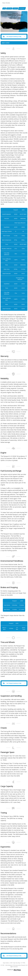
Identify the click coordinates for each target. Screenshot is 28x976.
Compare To (15, 8)
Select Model (9, 8)
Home (4, 8)
